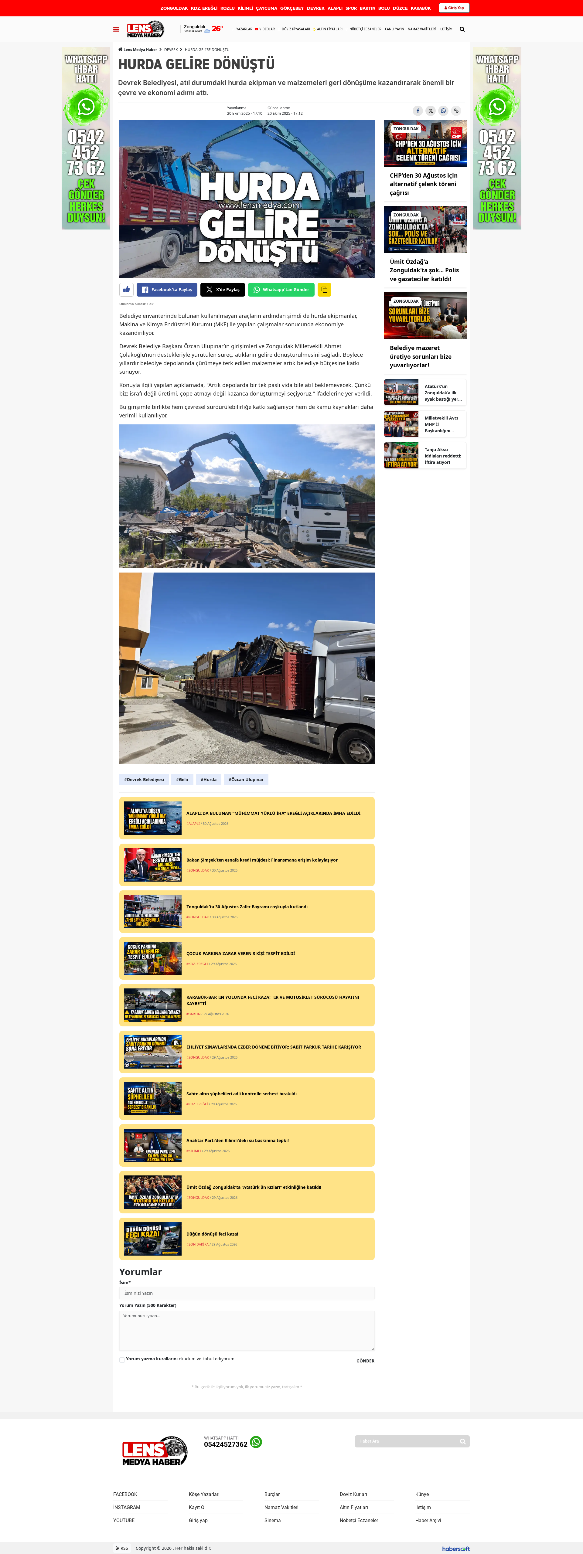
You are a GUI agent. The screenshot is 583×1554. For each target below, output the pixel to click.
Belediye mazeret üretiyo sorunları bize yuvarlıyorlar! (421, 356)
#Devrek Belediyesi (144, 779)
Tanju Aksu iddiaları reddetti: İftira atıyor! (443, 456)
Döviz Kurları (353, 1494)
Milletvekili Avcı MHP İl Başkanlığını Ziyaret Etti (441, 424)
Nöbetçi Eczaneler (359, 1520)
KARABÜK (421, 8)
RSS (123, 1548)
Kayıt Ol (197, 1507)
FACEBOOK (125, 1494)
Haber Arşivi (428, 1520)
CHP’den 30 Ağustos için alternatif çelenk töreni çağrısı (424, 184)
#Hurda (208, 779)
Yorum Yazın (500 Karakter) (147, 1305)
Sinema (272, 1520)
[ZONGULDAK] (425, 142)
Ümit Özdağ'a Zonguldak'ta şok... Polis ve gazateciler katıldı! (424, 270)
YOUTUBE (124, 1520)
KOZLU (227, 8)
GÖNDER (365, 1361)
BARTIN (367, 8)
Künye (422, 1494)
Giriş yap (198, 1520)
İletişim (423, 1507)
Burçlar (272, 1494)
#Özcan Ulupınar (246, 779)
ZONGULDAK (174, 8)
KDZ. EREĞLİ (204, 8)
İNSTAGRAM (126, 1507)
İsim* (125, 1282)
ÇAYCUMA (266, 8)
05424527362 (225, 1444)
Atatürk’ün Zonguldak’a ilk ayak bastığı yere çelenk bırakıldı (443, 392)
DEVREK (316, 8)
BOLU (384, 8)
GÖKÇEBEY (292, 8)
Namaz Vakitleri (281, 1507)
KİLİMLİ (245, 8)
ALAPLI (335, 8)
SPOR (351, 8)
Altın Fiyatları (354, 1507)
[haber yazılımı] (456, 1548)
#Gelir (182, 779)
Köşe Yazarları (204, 1494)
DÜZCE (400, 8)
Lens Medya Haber (140, 49)
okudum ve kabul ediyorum (180, 1359)
